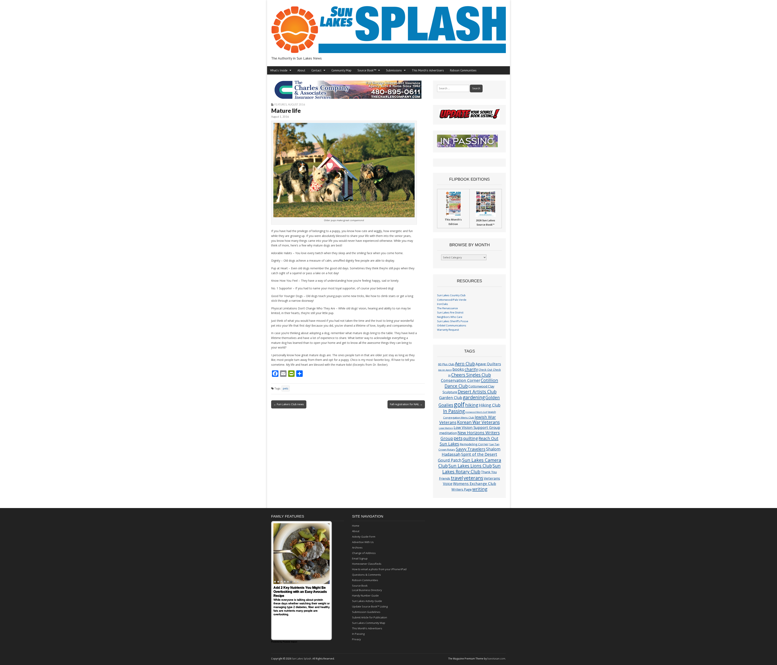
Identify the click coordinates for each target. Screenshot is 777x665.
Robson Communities (463, 70)
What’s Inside (279, 70)
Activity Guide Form (363, 536)
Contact (316, 70)
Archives (357, 547)
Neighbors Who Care (449, 317)
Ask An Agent (445, 370)
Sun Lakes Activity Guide (367, 601)
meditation (448, 433)
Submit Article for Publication (369, 617)
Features (280, 104)
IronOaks (442, 304)
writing (479, 489)
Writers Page (461, 489)
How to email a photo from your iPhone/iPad (379, 569)
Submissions (394, 70)
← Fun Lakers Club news (289, 404)
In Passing (454, 411)
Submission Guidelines (366, 612)
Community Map (341, 70)
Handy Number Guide (365, 595)
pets (285, 388)
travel (457, 478)
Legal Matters (446, 428)
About (301, 70)
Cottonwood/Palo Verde (451, 300)
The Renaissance (447, 308)
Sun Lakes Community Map (368, 623)
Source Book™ (367, 70)
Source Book (360, 585)
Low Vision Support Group (477, 427)
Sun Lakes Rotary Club (471, 469)
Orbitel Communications (451, 325)
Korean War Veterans (478, 422)
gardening (474, 397)
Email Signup (360, 558)
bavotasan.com (496, 658)
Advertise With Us (363, 542)
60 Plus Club (446, 364)
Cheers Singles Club (471, 375)
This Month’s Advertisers (428, 70)
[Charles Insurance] (348, 90)
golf (459, 404)
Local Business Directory (367, 590)
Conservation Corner (460, 380)
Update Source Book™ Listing (370, 606)
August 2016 (296, 104)
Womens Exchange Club (474, 483)
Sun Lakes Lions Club (470, 466)
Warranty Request (448, 329)
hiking (471, 405)
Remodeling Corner (474, 444)
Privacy (356, 639)
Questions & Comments (366, 575)
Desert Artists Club (477, 391)
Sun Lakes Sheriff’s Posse (452, 321)
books (458, 369)
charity (471, 369)
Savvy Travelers (470, 449)
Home (355, 526)
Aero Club (465, 364)
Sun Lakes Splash (301, 658)
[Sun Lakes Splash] (388, 27)
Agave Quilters (488, 363)
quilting (470, 438)
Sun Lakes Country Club (451, 295)
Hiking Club (489, 405)
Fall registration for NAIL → (406, 404)
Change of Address (364, 553)
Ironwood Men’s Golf (476, 412)
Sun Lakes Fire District (450, 312)
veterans (473, 477)
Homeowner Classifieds (366, 564)
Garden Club (450, 397)
